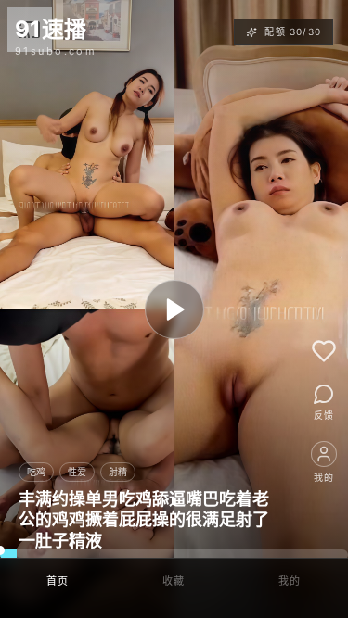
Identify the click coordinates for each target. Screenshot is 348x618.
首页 (58, 580)
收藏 (174, 580)
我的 (290, 580)
